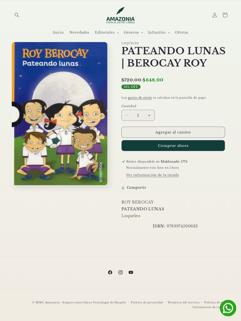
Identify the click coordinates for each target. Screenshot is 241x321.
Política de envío (216, 302)
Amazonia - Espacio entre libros (68, 302)
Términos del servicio (184, 302)
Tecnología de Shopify (109, 302)
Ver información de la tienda (152, 175)
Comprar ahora (173, 145)
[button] (17, 15)
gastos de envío (140, 97)
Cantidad (128, 106)
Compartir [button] (136, 187)
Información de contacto (211, 307)
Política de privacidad (147, 302)
